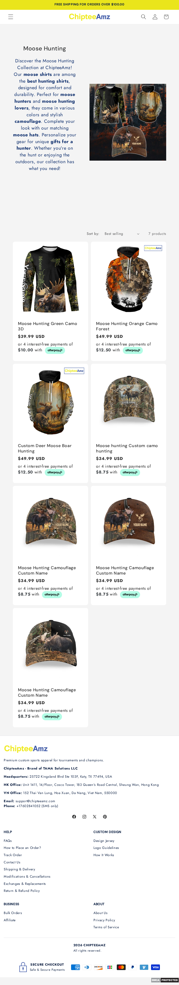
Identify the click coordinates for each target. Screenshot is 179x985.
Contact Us (12, 862)
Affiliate (10, 920)
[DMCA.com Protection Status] (165, 981)
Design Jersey (103, 840)
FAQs (8, 840)
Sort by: (93, 233)
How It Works (103, 855)
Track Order (13, 855)
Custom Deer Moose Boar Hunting (45, 448)
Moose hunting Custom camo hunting (127, 448)
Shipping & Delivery (19, 869)
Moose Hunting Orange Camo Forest (127, 326)
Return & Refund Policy (22, 890)
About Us (100, 913)
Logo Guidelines (106, 847)
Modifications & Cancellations (27, 876)
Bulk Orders (13, 913)
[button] (10, 16)
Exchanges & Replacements (25, 883)
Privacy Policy (104, 920)
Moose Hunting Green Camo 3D (47, 326)
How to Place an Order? (22, 847)
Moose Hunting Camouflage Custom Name (47, 570)
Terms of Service (106, 927)
